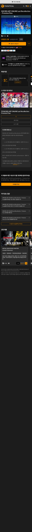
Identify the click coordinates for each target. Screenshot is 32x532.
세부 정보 (16, 120)
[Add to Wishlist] (29, 43)
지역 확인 (20, 47)
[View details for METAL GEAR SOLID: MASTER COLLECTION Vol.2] (14, 238)
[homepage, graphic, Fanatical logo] (7, 6)
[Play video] (14, 100)
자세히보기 (15, 164)
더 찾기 (23, 65)
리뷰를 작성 (16, 184)
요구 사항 (16, 124)
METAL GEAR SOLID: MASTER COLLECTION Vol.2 (10, 249)
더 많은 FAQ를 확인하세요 (16, 223)
